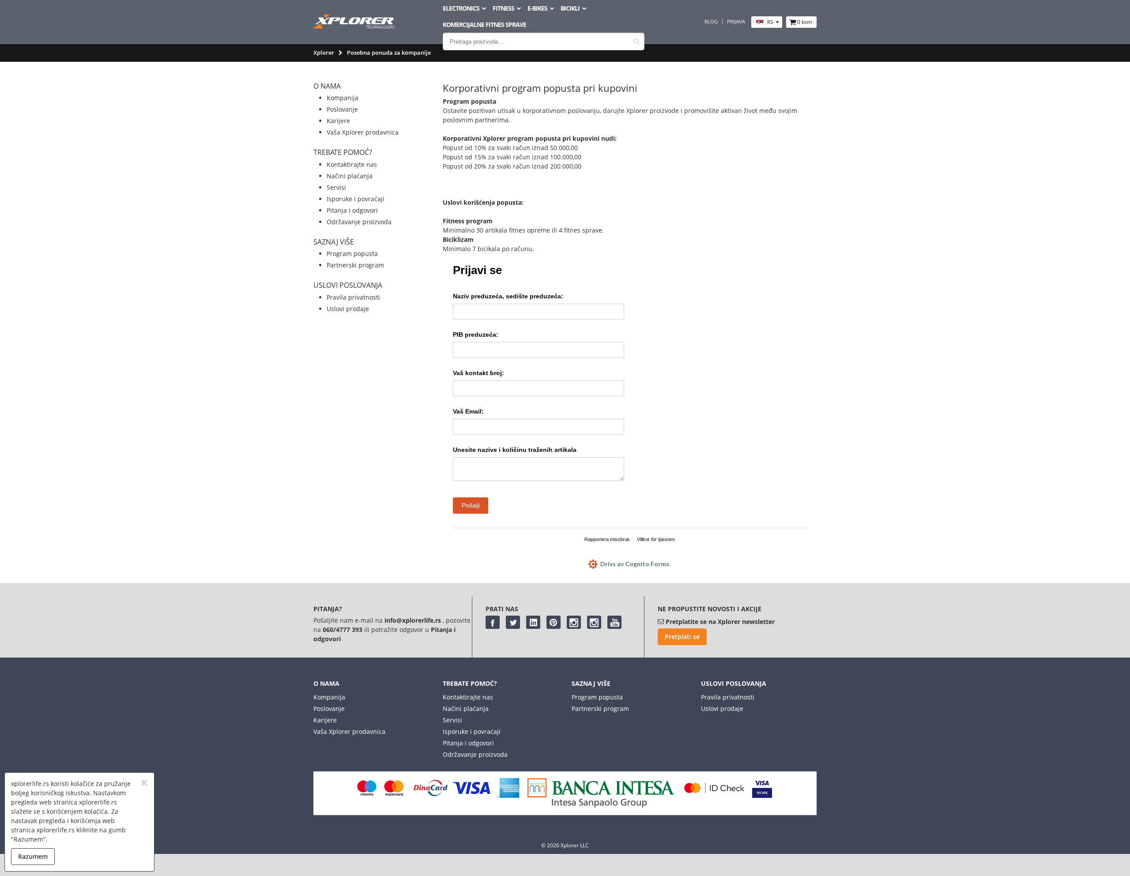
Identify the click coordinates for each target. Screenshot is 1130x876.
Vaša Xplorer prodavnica (363, 132)
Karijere (338, 121)
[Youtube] (614, 622)
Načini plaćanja (350, 176)
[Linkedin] (533, 622)
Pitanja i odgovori (352, 210)
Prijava (736, 22)
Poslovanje (342, 109)
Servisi (336, 187)
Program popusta (352, 253)
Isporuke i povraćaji (355, 199)
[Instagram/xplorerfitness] (594, 622)
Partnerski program (355, 265)
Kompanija (342, 98)
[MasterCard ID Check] (714, 795)
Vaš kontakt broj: (478, 372)
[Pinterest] (553, 622)
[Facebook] (493, 622)
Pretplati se (682, 636)
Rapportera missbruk (607, 539)
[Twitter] (513, 622)
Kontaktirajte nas (352, 164)
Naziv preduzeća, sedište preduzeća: (508, 296)
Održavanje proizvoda (359, 222)
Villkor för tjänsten (656, 539)
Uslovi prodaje (348, 309)
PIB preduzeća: (475, 334)
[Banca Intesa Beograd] (601, 805)
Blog (711, 22)
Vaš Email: (468, 411)
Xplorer (323, 52)
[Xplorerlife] (354, 26)
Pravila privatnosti (353, 297)
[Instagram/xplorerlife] (574, 622)
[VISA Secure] (762, 795)
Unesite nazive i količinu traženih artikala (514, 449)
